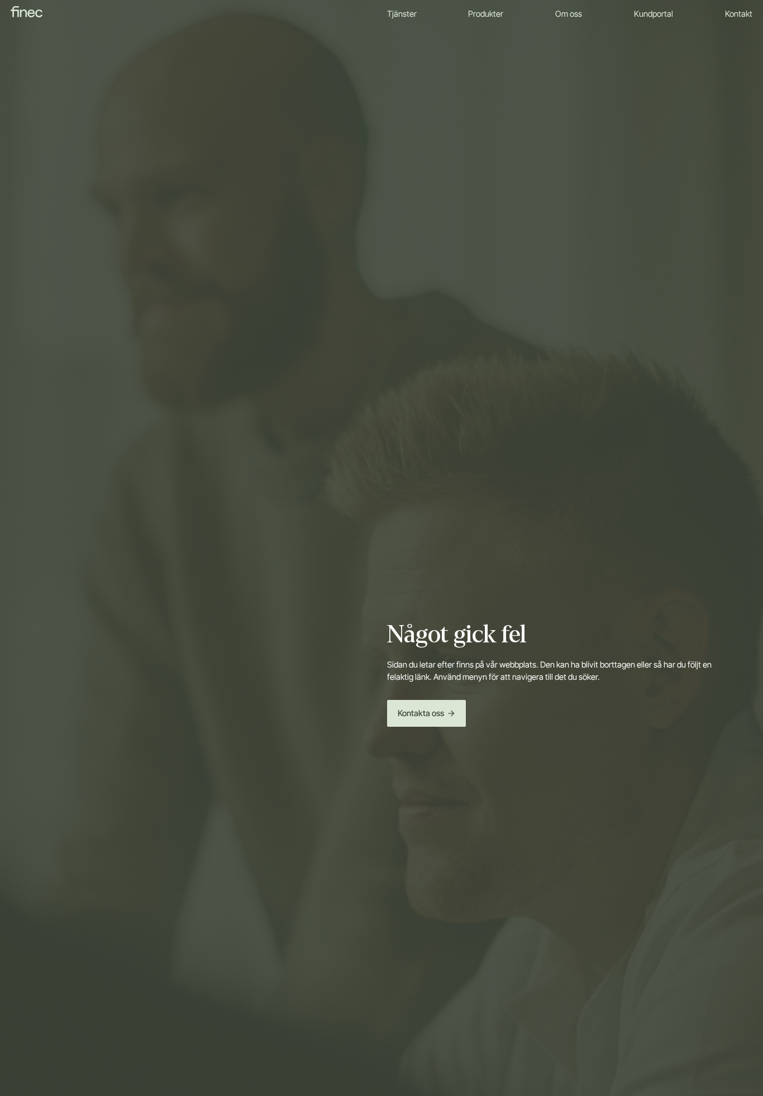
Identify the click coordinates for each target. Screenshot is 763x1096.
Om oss (568, 14)
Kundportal (653, 14)
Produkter (485, 14)
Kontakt (738, 14)
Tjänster (402, 14)
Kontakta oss (421, 713)
